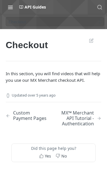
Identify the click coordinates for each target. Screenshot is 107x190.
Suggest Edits (88, 40)
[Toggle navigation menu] (10, 7)
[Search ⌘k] (99, 7)
